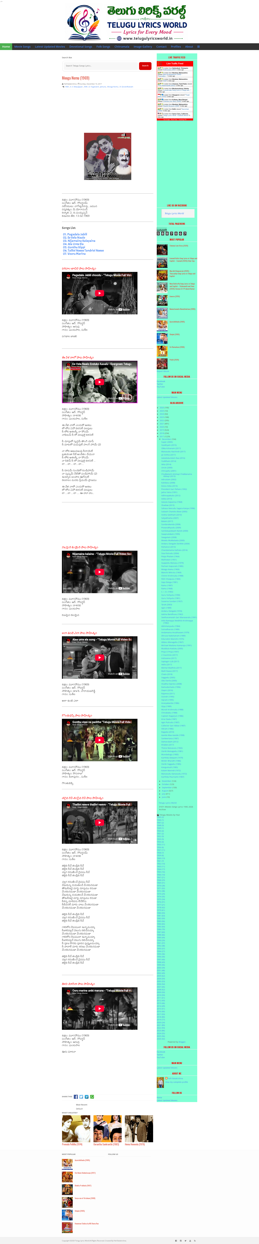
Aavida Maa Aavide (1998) (172, 735)
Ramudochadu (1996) (170, 687)
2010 (161, 995)
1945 (160, 817)
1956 (160, 847)
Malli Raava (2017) (169, 671)
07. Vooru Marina (74, 254)
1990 (161, 940)
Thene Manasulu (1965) (172, 748)
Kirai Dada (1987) (169, 719)
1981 (161, 915)
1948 (160, 825)
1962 (161, 863)
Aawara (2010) (175, 296)
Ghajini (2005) (175, 334)
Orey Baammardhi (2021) (166, 85)
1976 (161, 902)
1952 (160, 836)
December (167, 439)
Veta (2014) (166, 464)
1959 (160, 855)
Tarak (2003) (166, 604)
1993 (161, 948)
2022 (162, 420)
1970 (161, 885)
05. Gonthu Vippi (74, 247)
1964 (161, 869)
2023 (162, 417)
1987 (161, 932)
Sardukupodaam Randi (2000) (174, 531)
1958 (160, 852)
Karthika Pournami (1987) (172, 777)
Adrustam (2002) (168, 479)
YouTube (161, 386)
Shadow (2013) (167, 505)
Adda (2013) (166, 498)
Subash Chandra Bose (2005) (174, 511)
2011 (161, 997)
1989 (161, 937)
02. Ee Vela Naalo (74, 238)
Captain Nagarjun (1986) (172, 716)
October (166, 784)
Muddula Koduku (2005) (172, 648)
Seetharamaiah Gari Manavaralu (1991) (179, 617)
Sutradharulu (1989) (170, 629)
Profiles (176, 46)
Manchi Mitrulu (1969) (171, 572)
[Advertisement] (108, 111)
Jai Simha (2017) (168, 454)
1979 (161, 910)
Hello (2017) (166, 664)
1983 (161, 921)
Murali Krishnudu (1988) (172, 709)
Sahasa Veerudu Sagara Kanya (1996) (178, 508)
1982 (161, 918)
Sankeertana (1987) (170, 738)
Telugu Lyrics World (174, 213)
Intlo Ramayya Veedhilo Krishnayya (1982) (177, 621)
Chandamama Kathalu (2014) (174, 550)
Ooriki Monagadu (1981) (172, 751)
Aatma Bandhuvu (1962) (172, 614)
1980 (161, 913)
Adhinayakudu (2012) (170, 495)
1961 (160, 861)
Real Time (174, 119)
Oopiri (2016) (167, 690)
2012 (161, 1000)
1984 (161, 924)
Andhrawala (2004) (169, 70)
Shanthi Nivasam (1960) (171, 106)
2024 (162, 414)
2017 (162, 436)
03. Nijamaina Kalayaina (79, 241)
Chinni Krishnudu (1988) (172, 575)
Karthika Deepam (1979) (172, 757)
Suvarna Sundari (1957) (171, 601)
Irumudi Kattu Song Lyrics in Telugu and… (177, 90)
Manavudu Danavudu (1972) (174, 773)
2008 (161, 989)
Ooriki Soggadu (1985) (171, 764)
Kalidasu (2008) (168, 482)
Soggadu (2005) (168, 677)
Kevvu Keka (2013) (169, 486)
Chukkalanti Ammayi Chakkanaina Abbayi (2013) (176, 475)
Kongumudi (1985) (169, 767)
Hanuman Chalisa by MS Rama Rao (87, 1223)
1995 (161, 954)
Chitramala (122, 46)
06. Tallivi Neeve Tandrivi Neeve (83, 250)
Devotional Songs (80, 46)
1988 (161, 935)
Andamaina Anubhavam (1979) (175, 632)
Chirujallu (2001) (168, 471)
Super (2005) (167, 442)
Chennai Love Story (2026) (172, 101)
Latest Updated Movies (50, 46)
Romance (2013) (168, 547)
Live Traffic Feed (174, 63)
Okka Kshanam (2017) (171, 448)
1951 (160, 833)
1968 (161, 880)
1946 (160, 820)
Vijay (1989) (166, 706)
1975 (161, 899)
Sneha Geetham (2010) (171, 514)
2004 (161, 978)
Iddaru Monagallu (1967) (172, 642)
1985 (161, 926)
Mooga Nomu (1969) (75, 78)
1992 (161, 945)
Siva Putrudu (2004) (170, 553)
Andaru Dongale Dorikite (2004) (175, 543)
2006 (161, 984)
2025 (162, 411)
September (167, 787)
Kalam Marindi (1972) (171, 770)
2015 (161, 1008)
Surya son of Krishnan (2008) (85, 1198)
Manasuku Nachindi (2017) (173, 451)
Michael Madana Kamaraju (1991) (176, 645)
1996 (161, 956)
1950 (160, 831)
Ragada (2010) (167, 732)
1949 (160, 828)
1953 (160, 839)
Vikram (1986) (167, 728)
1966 (161, 874)
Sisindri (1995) (167, 696)
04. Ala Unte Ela (73, 244)
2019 (162, 430)
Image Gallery (143, 46)
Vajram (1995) (167, 700)
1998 (161, 962)
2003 (161, 976)
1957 (161, 850)
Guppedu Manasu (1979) (172, 563)
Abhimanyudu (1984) (170, 626)
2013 (161, 1003)
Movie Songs (22, 46)
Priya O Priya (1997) (170, 651)
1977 (161, 904)
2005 (161, 981)
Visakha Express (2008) (171, 684)
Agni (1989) (166, 607)
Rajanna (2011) (168, 693)
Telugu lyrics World (82, 1241)
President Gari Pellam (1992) (174, 489)
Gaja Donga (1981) (169, 582)
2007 (161, 987)
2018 (162, 433)
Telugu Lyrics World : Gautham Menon (175, 115)
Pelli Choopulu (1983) (170, 579)
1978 (161, 907)
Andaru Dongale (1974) (171, 611)
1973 (161, 894)
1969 (161, 883)
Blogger (182, 1042)
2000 (161, 967)
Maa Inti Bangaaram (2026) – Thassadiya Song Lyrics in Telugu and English (182, 273)
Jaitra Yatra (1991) (169, 492)
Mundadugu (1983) (169, 754)
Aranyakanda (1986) (170, 703)
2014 (161, 1006)
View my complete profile (176, 1082)
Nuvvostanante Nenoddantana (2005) (182, 308)
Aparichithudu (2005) (177, 321)
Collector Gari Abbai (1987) (173, 725)
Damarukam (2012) (169, 741)
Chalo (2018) (166, 674)
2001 (161, 970)
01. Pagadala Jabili (75, 234)
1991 (161, 943)
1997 (161, 959)
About (189, 46)
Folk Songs (103, 46)
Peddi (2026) (174, 359)
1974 (161, 896)
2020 (162, 427)
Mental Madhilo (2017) (171, 667)
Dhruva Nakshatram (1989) (173, 635)
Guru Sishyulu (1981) (170, 598)
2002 (161, 973)
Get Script (166, 119)
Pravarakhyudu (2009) (171, 527)
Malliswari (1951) (169, 559)
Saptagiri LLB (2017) (170, 661)
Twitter (160, 384)
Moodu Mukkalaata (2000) (173, 540)
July (164, 794)
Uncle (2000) (166, 467)
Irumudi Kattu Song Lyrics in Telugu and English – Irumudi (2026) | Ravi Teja (183, 259)
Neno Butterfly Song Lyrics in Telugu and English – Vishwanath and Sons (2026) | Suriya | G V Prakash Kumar (182, 286)
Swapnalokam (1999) (170, 534)
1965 (161, 872)
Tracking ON (182, 119)
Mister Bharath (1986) (171, 761)
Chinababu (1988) (169, 712)
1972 (161, 891)
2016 (161, 1011)
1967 (161, 877)
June (164, 797)
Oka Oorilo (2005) (169, 680)
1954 (160, 842)
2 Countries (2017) (169, 655)
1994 (161, 951)
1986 (161, 929)
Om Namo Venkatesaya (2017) (85, 1172)
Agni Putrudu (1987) (170, 722)
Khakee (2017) (167, 744)
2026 (164, 81)
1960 (161, 858)
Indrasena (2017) (168, 658)
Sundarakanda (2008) (170, 524)
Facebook (161, 381)
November (167, 781)
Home (6, 46)
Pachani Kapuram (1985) (172, 566)
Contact (161, 46)
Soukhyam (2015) (169, 445)
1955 (161, 844)
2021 (162, 423)
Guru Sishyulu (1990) (170, 595)
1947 (160, 822)
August (165, 790)
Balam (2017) (167, 521)
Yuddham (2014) (168, 461)
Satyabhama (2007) (169, 518)
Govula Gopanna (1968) (171, 502)
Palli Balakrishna (175, 1078)
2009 (161, 992)
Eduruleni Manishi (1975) (172, 639)
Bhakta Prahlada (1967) (83, 1185)
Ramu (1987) (167, 585)
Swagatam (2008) (169, 537)
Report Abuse (163, 371)
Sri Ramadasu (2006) (177, 347)
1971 (161, 888)
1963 (161, 866)
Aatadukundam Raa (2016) (173, 458)
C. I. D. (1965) (167, 591)
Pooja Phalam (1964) (170, 556)
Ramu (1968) (167, 588)
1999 (161, 965)
